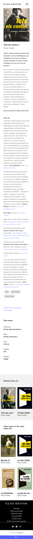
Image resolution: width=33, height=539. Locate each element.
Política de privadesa (16, 511)
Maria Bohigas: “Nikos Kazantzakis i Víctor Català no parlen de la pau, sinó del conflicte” (16, 235)
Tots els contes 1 (8, 413)
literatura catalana (9, 296)
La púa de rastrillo (24, 493)
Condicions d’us (16, 519)
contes (6, 292)
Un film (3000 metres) (24, 413)
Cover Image (8, 310)
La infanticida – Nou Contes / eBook (8, 493)
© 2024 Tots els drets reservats (16, 521)
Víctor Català (9, 48)
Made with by (16, 532)
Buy (16, 537)
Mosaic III (5, 460)
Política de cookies (16, 513)
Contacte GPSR (16, 516)
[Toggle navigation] (27, 4)
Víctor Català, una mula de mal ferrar (16, 249)
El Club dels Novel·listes (12, 329)
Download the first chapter (12, 308)
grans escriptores (15, 292)
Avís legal (16, 508)
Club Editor (12, 4)
